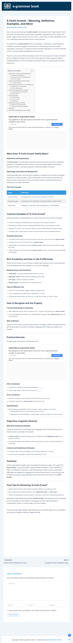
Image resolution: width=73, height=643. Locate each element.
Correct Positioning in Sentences (20, 92)
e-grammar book (26, 6)
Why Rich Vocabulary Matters (19, 104)
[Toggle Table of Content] (31, 71)
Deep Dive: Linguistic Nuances (17, 103)
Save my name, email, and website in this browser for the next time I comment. (33, 610)
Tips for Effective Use (17, 88)
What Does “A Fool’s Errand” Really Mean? (20, 73)
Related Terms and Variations (19, 86)
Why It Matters (15, 93)
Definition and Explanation (18, 75)
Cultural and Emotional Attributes (20, 106)
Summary (11, 108)
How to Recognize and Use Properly (18, 90)
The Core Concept (16, 79)
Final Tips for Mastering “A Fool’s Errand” (19, 110)
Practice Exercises (13, 95)
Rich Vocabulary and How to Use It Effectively (21, 84)
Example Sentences (16, 82)
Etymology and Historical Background (21, 77)
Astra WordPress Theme (53, 640)
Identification (15, 101)
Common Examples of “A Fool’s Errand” (19, 81)
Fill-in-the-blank (15, 97)
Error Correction (16, 99)
